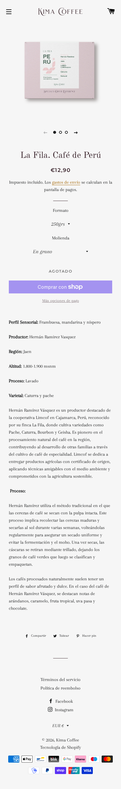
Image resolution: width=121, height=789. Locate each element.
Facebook (63, 701)
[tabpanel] (60, 70)
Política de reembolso (60, 688)
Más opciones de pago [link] (60, 300)
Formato (60, 210)
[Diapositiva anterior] (45, 132)
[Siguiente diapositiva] (75, 132)
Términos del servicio (60, 679)
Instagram (63, 709)
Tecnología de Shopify (60, 747)
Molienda (60, 238)
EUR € (58, 725)
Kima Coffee (67, 740)
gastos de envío (66, 182)
